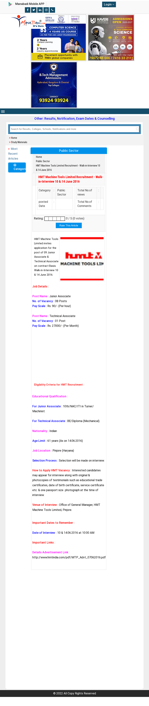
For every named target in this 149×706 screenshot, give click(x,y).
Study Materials (19, 142)
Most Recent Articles (13, 153)
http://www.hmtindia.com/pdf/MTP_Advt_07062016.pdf (69, 557)
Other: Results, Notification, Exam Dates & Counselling (74, 118)
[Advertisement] (68, 354)
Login (108, 4)
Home (14, 137)
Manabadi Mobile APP (29, 4)
